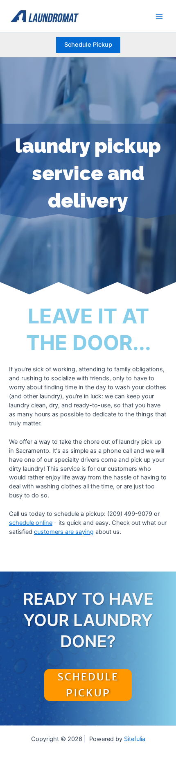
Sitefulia (134, 739)
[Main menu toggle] (159, 16)
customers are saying (64, 531)
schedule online (30, 522)
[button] (88, 45)
